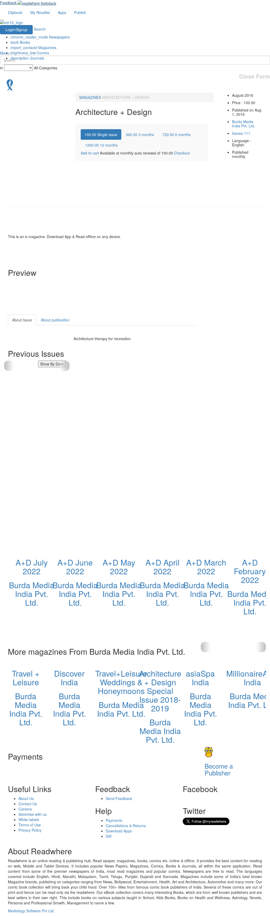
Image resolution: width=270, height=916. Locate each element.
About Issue (22, 319)
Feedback (8, 2)
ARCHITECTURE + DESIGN (125, 97)
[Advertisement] (237, 393)
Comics (30, 52)
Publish (80, 12)
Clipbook (15, 12)
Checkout (182, 153)
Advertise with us (32, 814)
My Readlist (40, 12)
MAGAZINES (90, 97)
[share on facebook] (135, 82)
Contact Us (27, 803)
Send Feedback (119, 798)
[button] (64, 365)
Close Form (254, 76)
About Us (26, 798)
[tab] (101, 134)
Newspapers (40, 37)
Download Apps (119, 830)
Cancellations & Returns (126, 825)
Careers (25, 809)
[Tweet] (135, 87)
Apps (62, 12)
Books (20, 42)
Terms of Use (29, 824)
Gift (109, 836)
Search (40, 29)
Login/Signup (16, 29)
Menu (4, 53)
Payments (114, 820)
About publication (55, 319)
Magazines (33, 47)
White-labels (28, 819)
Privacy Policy (29, 830)
